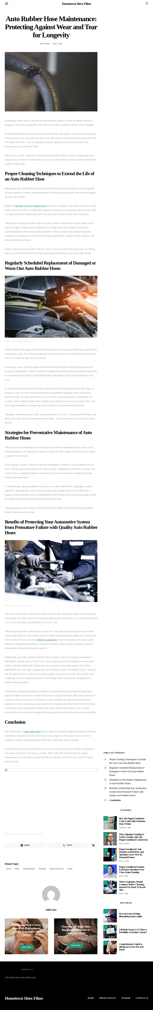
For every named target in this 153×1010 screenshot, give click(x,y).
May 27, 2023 (57, 44)
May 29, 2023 (82, 938)
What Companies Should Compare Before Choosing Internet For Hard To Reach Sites (132, 885)
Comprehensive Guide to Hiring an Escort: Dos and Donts (131, 947)
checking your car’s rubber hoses (30, 206)
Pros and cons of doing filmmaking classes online (130, 915)
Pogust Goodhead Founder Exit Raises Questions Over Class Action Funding (131, 870)
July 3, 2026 (123, 893)
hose (17, 869)
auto (9, 869)
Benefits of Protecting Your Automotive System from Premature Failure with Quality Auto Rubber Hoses (128, 792)
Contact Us (142, 998)
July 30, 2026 (124, 843)
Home (91, 998)
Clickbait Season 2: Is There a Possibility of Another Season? (133, 931)
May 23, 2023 (33, 940)
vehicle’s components (47, 639)
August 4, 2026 (125, 827)
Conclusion (115, 800)
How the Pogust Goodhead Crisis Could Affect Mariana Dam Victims (132, 821)
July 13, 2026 (124, 861)
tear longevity (57, 869)
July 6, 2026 (123, 876)
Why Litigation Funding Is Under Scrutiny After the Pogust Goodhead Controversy (133, 837)
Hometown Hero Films (76, 4)
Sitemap (125, 998)
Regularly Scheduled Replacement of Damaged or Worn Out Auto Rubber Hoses (126, 771)
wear (70, 869)
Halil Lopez (45, 44)
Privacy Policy (107, 998)
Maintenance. (29, 869)
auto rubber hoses (32, 731)
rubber (43, 869)
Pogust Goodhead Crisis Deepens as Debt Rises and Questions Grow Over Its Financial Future (131, 853)
